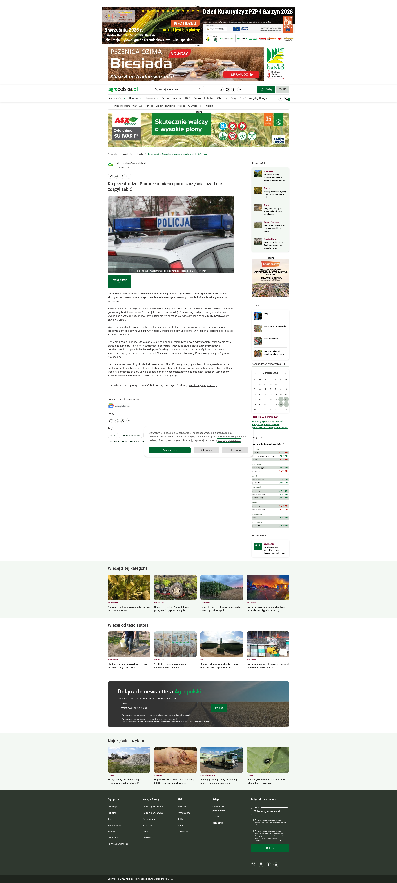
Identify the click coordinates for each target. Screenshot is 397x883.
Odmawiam (235, 450)
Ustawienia (206, 450)
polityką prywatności (228, 440)
